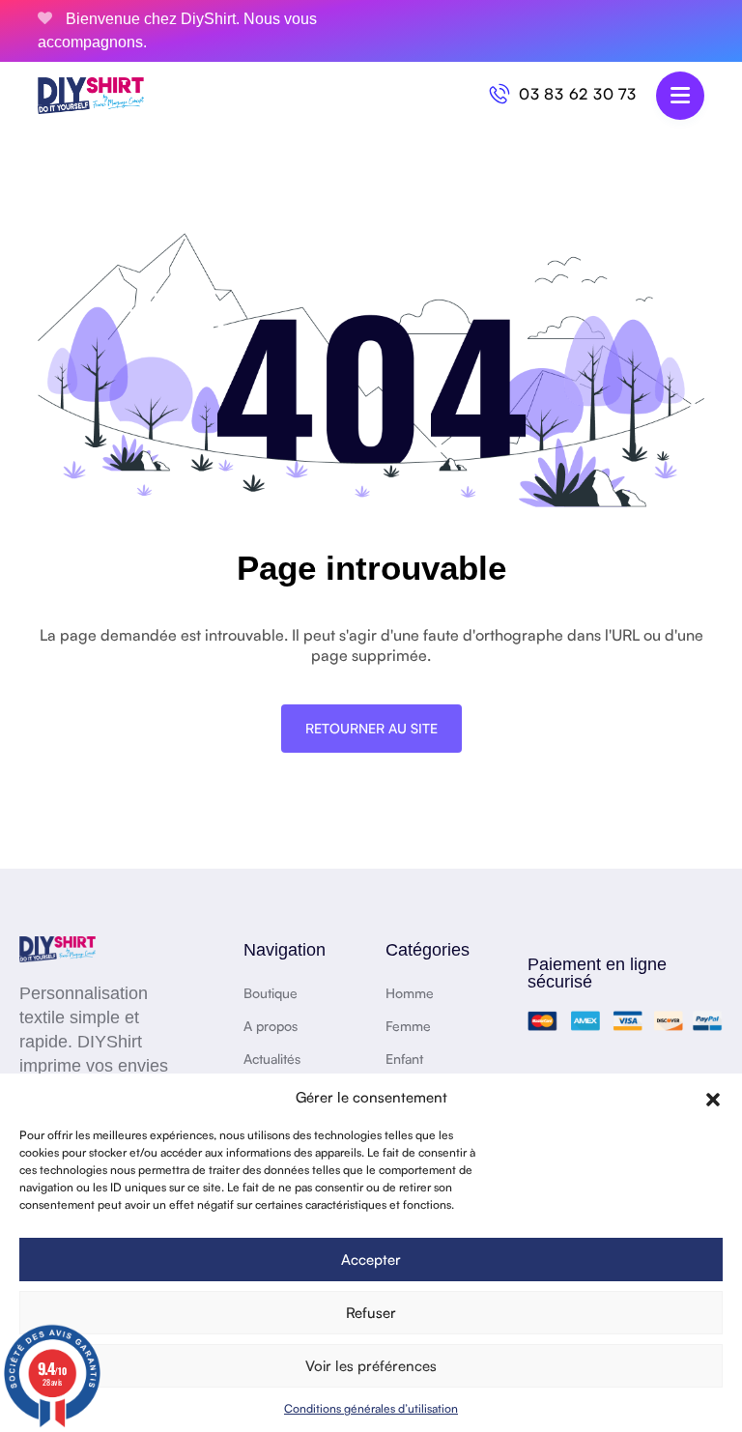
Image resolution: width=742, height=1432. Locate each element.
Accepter (371, 1259)
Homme (409, 993)
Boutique (270, 993)
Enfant (404, 1058)
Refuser (371, 1312)
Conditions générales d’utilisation (371, 1408)
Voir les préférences (371, 1366)
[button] (713, 1097)
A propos (270, 1025)
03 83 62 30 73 (578, 93)
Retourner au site (371, 728)
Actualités (271, 1058)
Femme (408, 1025)
